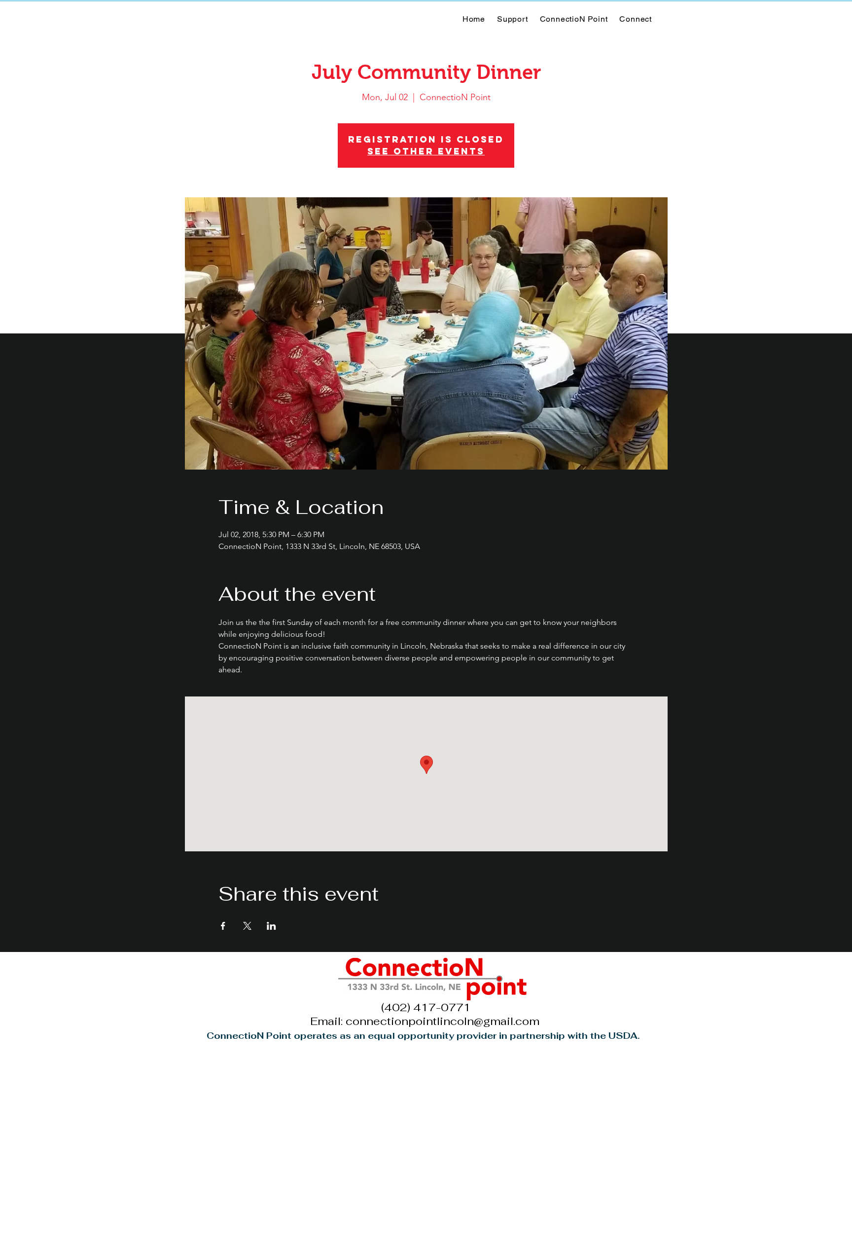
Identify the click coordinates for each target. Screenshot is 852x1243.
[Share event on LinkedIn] (271, 926)
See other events (426, 151)
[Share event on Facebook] (223, 926)
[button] (574, 19)
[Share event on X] (247, 926)
